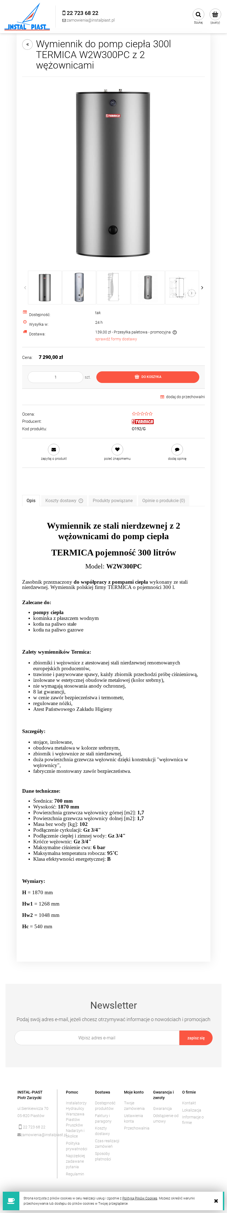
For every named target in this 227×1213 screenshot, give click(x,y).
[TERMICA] (143, 421)
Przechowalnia (136, 1128)
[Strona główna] (27, 16)
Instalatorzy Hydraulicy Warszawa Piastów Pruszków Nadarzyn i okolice (76, 1119)
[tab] (31, 500)
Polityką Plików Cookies (139, 1198)
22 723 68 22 (34, 1127)
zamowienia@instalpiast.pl (35, 1135)
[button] (53, 452)
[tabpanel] (113, 730)
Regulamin (75, 1174)
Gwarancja (162, 1108)
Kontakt (189, 1103)
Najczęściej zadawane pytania (75, 1161)
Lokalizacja (191, 1110)
